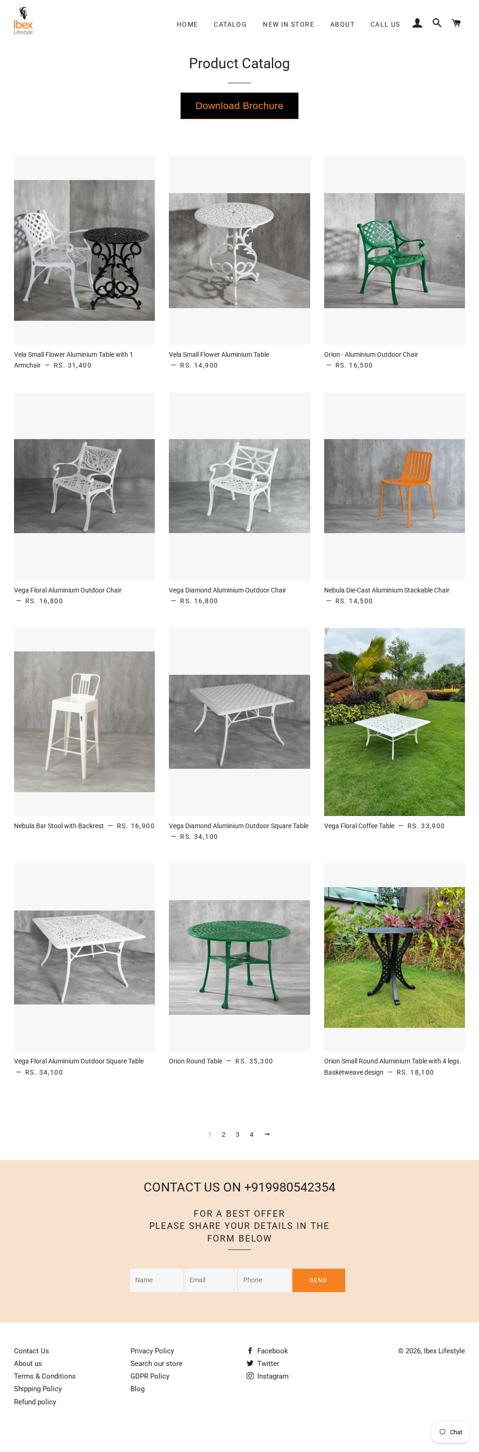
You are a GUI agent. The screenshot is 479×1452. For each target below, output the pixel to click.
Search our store (156, 1363)
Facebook (271, 1351)
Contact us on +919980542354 (239, 1187)
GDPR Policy (150, 1376)
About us (28, 1363)
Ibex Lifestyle (444, 1351)
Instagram (272, 1376)
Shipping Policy (38, 1389)
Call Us (385, 24)
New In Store (288, 24)
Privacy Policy (152, 1351)
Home (187, 24)
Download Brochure (239, 105)
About (342, 24)
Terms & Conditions (45, 1376)
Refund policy (35, 1402)
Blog (138, 1389)
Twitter (267, 1363)
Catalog (230, 24)
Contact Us (31, 1351)
